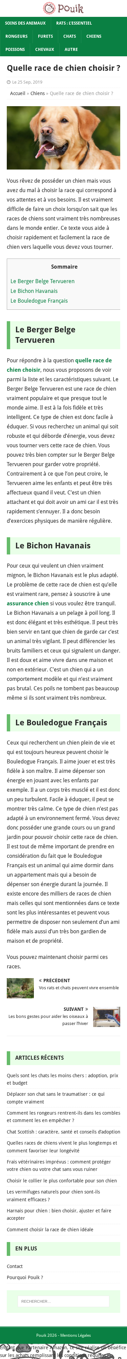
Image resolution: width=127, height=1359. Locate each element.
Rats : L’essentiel (74, 23)
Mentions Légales (75, 1335)
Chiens (93, 36)
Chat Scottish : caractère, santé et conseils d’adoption (63, 1132)
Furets (45, 36)
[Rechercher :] (64, 1301)
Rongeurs (16, 36)
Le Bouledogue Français (39, 301)
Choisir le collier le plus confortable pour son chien (62, 1180)
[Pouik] (63, 13)
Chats (69, 36)
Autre (71, 49)
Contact (15, 1266)
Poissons (15, 49)
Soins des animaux (25, 23)
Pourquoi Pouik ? (25, 1277)
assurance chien (28, 603)
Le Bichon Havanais (34, 291)
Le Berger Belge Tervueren (42, 281)
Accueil (17, 93)
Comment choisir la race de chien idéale (50, 1229)
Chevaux (44, 49)
